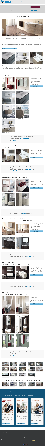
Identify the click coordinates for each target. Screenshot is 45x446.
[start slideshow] (21, 35)
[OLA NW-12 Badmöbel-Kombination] (31, 367)
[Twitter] (24, 444)
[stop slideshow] (23, 35)
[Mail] (27, 444)
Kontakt (2, 439)
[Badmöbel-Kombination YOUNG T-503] (13, 362)
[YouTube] (26, 444)
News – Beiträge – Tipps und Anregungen (27, 434)
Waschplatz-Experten (16, 140)
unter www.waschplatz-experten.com (24, 138)
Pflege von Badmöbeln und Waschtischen (5, 444)
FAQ (37, 10)
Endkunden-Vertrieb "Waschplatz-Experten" (6, 434)
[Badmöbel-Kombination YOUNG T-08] (13, 367)
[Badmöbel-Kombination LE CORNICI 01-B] (39, 382)
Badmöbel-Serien (35, 10)
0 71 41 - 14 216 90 (5, 432)
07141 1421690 (21, 1)
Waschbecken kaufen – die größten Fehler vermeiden (6, 443)
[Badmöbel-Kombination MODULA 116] (39, 362)
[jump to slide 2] (22, 35)
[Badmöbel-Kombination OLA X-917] (39, 367)
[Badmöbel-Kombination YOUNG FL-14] (31, 362)
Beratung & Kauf (25, 433)
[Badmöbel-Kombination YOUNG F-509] (22, 362)
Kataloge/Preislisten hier (29, 139)
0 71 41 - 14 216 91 (4, 433)
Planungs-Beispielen (33, 9)
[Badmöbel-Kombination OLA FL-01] (13, 382)
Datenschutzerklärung (25, 437)
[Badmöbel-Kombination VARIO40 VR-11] (22, 382)
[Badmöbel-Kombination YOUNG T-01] (5, 362)
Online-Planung (37, 9)
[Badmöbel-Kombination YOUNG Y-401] (5, 367)
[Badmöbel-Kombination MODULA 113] (31, 382)
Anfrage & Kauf (24, 1)
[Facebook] (23, 444)
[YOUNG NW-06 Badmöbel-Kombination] (22, 367)
